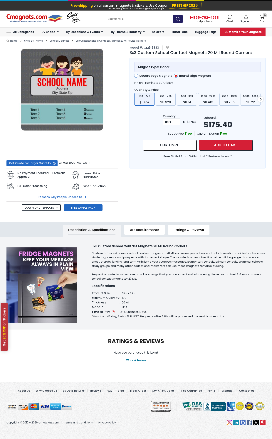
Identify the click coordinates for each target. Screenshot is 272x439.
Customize (169, 145)
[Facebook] (249, 422)
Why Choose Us (46, 391)
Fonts (211, 391)
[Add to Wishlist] (167, 48)
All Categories (23, 31)
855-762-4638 (79, 163)
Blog (121, 391)
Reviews (95, 391)
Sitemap (227, 391)
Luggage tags (205, 31)
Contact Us (246, 391)
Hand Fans (180, 31)
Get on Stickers (4, 327)
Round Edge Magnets (195, 75)
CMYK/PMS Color (163, 391)
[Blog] (243, 422)
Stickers (158, 31)
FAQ (109, 391)
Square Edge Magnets (155, 75)
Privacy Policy (107, 422)
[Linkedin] (236, 422)
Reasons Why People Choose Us (60, 197)
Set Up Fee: (176, 133)
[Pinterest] (263, 422)
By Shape (49, 31)
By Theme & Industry (126, 31)
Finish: (138, 83)
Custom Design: (208, 133)
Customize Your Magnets (243, 31)
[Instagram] (229, 422)
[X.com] (256, 422)
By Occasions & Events (83, 31)
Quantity (169, 116)
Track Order (138, 391)
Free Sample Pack (83, 208)
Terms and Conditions (78, 422)
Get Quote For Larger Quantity (30, 163)
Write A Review (136, 360)
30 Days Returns (74, 391)
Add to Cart (225, 145)
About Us (24, 391)
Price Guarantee (191, 391)
